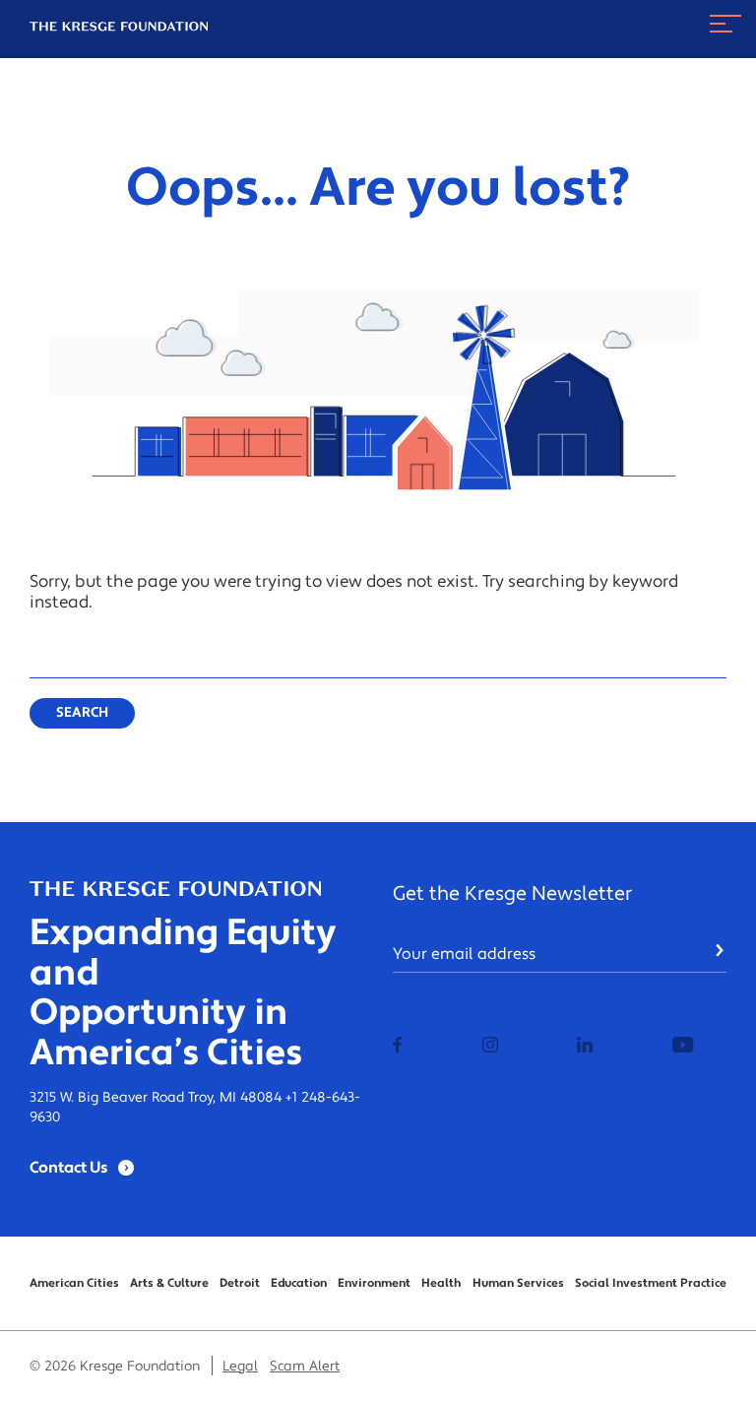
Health (441, 1283)
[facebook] (398, 1046)
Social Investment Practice (650, 1283)
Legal (240, 1366)
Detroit (240, 1283)
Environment (374, 1283)
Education (299, 1283)
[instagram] (490, 1046)
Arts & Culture (169, 1283)
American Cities (74, 1283)
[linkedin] (585, 1046)
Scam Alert (305, 1366)
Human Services (518, 1283)
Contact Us (69, 1168)
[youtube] (682, 1046)
